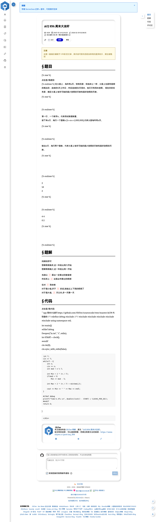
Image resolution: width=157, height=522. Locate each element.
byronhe (69, 509)
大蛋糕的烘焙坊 (116, 506)
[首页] (5, 20)
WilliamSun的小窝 (100, 514)
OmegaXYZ (60, 517)
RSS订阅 (80, 484)
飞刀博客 (86, 517)
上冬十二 (78, 506)
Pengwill (26, 512)
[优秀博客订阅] (5, 53)
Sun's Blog (111, 514)
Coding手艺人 (88, 509)
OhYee (34, 506)
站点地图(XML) (84, 501)
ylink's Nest (24, 514)
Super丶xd (40, 512)
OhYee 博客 (71, 429)
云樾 (70, 512)
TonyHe (78, 517)
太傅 (88, 506)
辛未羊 (72, 506)
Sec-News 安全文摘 (44, 506)
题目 (149, 14)
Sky (99, 506)
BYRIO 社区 (111, 509)
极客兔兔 (55, 506)
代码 (149, 22)
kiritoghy (51, 514)
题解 (149, 18)
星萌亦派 (111, 512)
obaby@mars (63, 506)
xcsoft (37, 509)
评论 (115, 473)
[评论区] (5, 40)
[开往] (5, 67)
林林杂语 (94, 506)
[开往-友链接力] (99, 490)
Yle (92, 512)
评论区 (150, 25)
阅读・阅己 (56, 512)
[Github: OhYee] (5, 60)
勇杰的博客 (86, 512)
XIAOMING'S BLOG (129, 506)
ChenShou (68, 514)
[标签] (5, 33)
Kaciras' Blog (70, 517)
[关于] (5, 47)
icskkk (34, 514)
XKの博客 (62, 509)
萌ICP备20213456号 (82, 491)
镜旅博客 (49, 512)
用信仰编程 (131, 509)
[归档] (5, 26)
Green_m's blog (52, 509)
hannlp (31, 509)
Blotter (78, 498)
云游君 (43, 509)
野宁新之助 (59, 514)
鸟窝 (83, 506)
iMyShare (24, 509)
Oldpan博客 (119, 512)
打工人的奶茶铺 (121, 509)
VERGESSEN (88, 514)
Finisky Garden (95, 517)
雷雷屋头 (120, 514)
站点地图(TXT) (73, 501)
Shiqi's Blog (128, 512)
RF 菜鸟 (33, 512)
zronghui (64, 512)
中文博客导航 (68, 490)
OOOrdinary (42, 514)
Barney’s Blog (78, 514)
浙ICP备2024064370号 (78, 495)
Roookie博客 (106, 506)
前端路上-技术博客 (100, 512)
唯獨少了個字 (78, 509)
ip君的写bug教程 (100, 509)
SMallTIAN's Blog (130, 514)
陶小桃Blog (77, 512)
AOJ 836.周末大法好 (91, 429)
